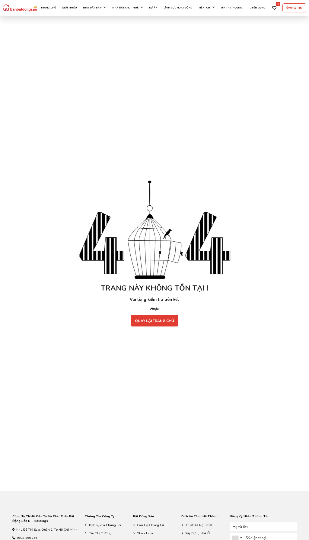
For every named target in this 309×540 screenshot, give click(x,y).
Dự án (153, 7)
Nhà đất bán (92, 7)
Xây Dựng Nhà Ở (197, 533)
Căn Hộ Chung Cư (150, 525)
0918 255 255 (27, 537)
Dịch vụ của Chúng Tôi (105, 525)
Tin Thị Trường (100, 533)
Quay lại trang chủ (154, 320)
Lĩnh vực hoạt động (178, 7)
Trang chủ (48, 7)
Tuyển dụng (257, 7)
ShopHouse (145, 533)
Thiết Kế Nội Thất (198, 525)
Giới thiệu (69, 7)
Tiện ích (204, 7)
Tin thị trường (231, 7)
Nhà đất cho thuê (125, 7)
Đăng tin (294, 7)
